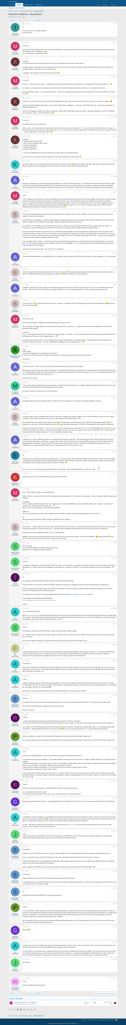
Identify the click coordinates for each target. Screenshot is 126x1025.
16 (35, 20)
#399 (115, 959)
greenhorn (13, 17)
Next (39, 20)
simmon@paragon (34, 615)
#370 (115, 398)
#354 (115, 77)
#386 (115, 714)
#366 (115, 315)
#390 (115, 798)
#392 (115, 831)
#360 (115, 192)
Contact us (84, 1020)
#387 (115, 733)
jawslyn (111, 1004)
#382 (115, 645)
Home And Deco (31, 1004)
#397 (115, 926)
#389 (115, 781)
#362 (115, 253)
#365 (115, 300)
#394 (115, 871)
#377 (115, 542)
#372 (115, 436)
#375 (115, 489)
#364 (115, 284)
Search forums (20, 8)
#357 (115, 136)
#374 (115, 473)
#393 (115, 846)
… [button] (32, 20)
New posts (11, 8)
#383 (115, 660)
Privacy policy (102, 1020)
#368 (115, 363)
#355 (115, 98)
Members (39, 5)
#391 (115, 814)
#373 (115, 452)
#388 (115, 748)
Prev (12, 20)
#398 (115, 942)
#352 (115, 42)
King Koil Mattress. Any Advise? (25, 1002)
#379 (115, 574)
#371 (115, 413)
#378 (115, 558)
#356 (115, 117)
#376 (115, 523)
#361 (115, 211)
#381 (115, 624)
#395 (115, 888)
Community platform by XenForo (63, 1023)
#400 (115, 978)
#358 (115, 161)
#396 (115, 904)
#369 (115, 382)
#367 (115, 346)
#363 (115, 269)
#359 (115, 176)
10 (29, 20)
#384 (115, 676)
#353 (115, 58)
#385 (115, 695)
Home (12, 5)
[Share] (112, 24)
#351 (115, 24)
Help (108, 1020)
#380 (115, 608)
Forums (19, 5)
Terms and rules (92, 1020)
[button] (33, 4)
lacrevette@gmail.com (77, 594)
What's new (28, 5)
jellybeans (16, 1004)
